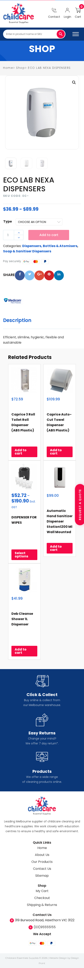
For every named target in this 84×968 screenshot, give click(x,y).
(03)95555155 (45, 927)
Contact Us (42, 868)
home (8, 68)
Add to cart (48, 235)
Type (7, 221)
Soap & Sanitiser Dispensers (27, 251)
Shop (20, 68)
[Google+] (39, 275)
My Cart (42, 891)
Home (42, 847)
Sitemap (42, 875)
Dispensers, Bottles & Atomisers (49, 246)
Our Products (42, 861)
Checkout (42, 898)
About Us (42, 854)
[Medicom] (13, 301)
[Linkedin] (59, 275)
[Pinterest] (49, 275)
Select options (21, 555)
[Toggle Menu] (75, 34)
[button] (74, 82)
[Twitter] (29, 275)
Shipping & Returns (42, 904)
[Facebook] (20, 275)
